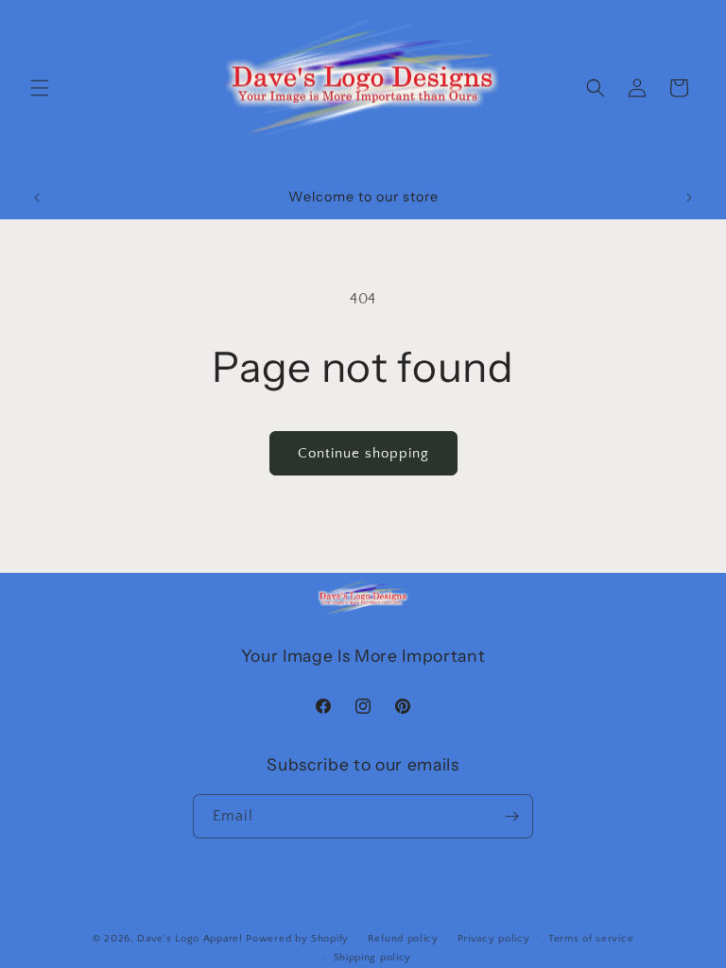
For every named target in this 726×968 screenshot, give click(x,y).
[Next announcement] (689, 197)
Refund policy (403, 938)
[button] (39, 88)
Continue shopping (363, 453)
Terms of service (590, 938)
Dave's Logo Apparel (189, 938)
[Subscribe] (511, 816)
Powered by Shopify (297, 938)
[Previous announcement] (37, 197)
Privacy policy (494, 938)
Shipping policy (373, 957)
